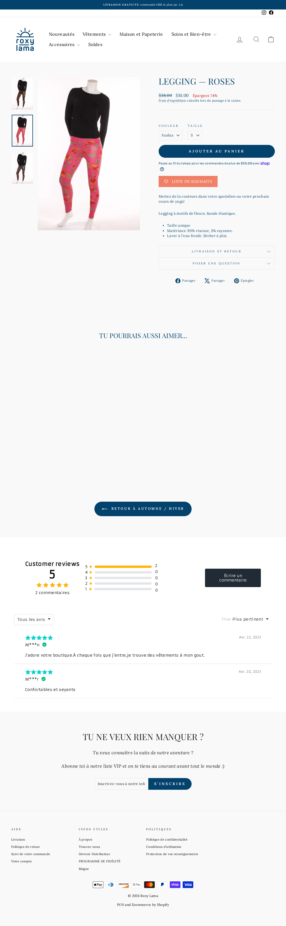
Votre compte (21, 861)
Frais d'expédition (172, 100)
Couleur (169, 126)
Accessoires (62, 44)
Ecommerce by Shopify (150, 905)
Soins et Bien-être (191, 34)
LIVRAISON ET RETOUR (216, 251)
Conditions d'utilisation (164, 847)
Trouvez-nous (89, 847)
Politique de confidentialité (166, 839)
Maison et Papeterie (141, 34)
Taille (195, 126)
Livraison (18, 839)
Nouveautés (61, 34)
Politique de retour (25, 847)
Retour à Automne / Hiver (146, 508)
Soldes (95, 44)
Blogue (84, 869)
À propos (85, 839)
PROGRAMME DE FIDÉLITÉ (100, 861)
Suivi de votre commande (30, 854)
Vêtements (95, 34)
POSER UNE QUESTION (216, 263)
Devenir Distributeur (95, 854)
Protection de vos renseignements (172, 854)
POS (120, 905)
